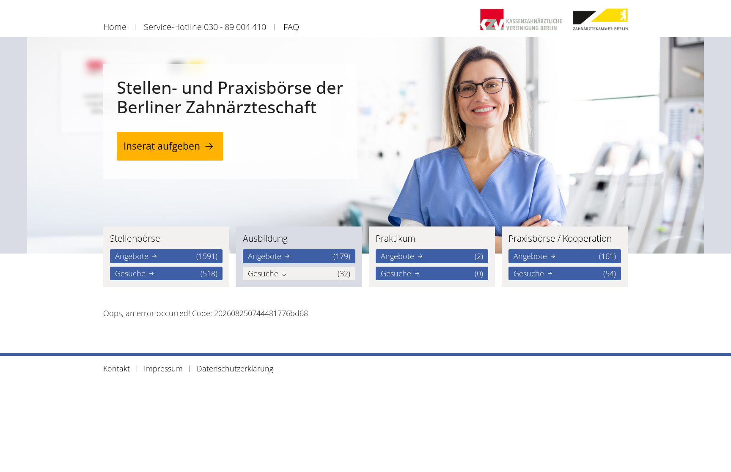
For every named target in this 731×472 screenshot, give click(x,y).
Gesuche (166, 273)
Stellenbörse (135, 238)
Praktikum (395, 238)
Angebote (166, 256)
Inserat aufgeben (162, 146)
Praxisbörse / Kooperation (560, 238)
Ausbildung (265, 238)
